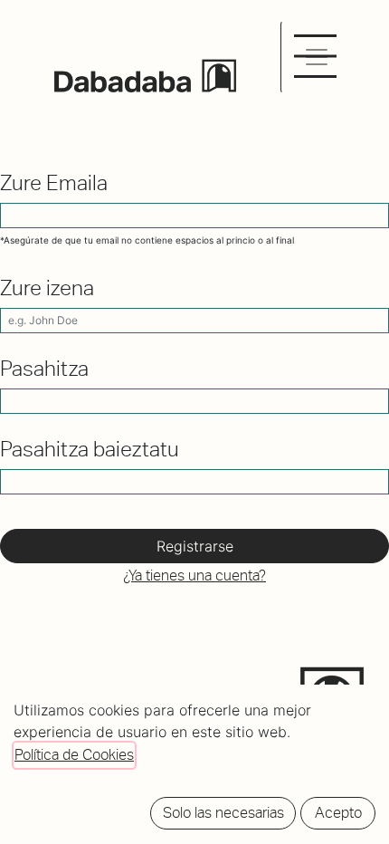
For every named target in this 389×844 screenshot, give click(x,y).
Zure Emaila (54, 183)
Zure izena (47, 288)
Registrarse (195, 546)
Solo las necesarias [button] (223, 812)
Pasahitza (44, 368)
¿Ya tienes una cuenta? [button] (194, 575)
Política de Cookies (74, 754)
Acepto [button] (338, 812)
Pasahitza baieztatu (89, 449)
